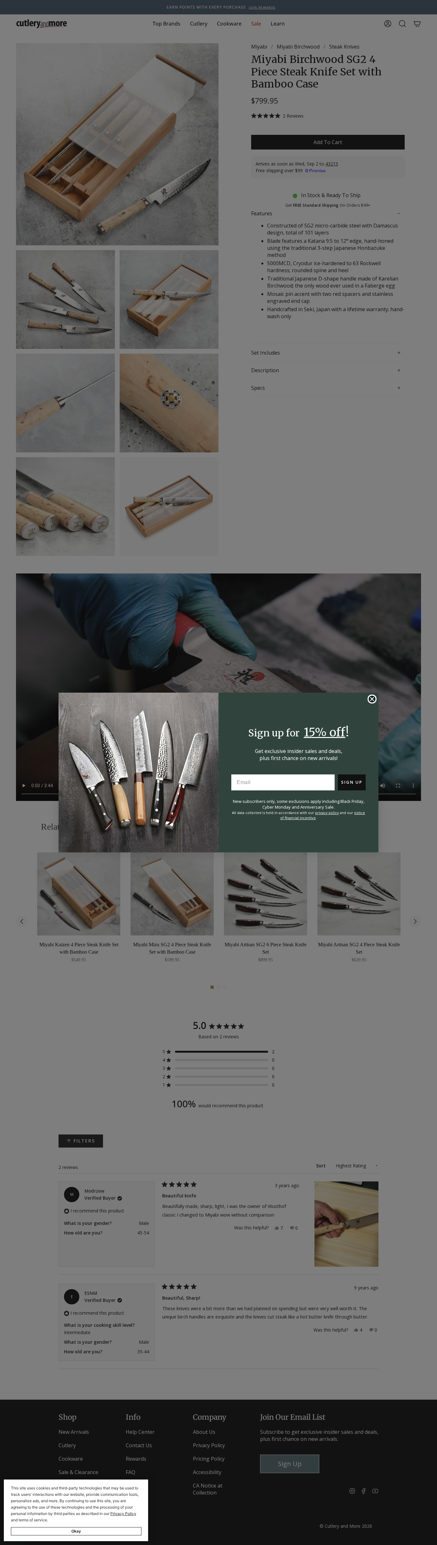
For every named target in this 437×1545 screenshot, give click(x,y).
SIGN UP (351, 782)
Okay (76, 1531)
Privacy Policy (123, 1513)
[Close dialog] (372, 699)
